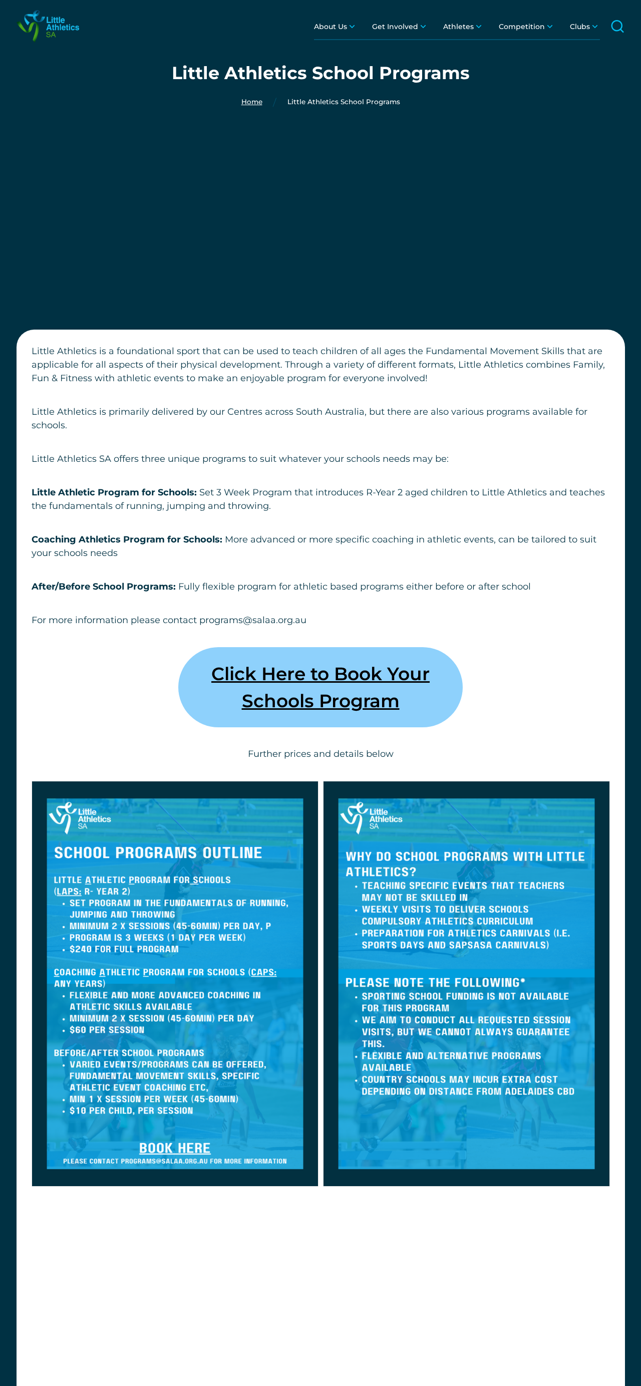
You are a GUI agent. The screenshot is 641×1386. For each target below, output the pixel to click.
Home (251, 102)
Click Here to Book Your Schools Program (320, 687)
